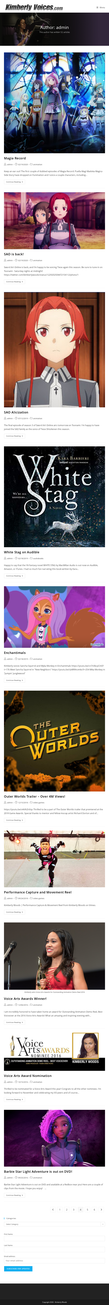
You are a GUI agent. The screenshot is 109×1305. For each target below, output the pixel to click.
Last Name (8, 1245)
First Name (8, 1234)
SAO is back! (14, 254)
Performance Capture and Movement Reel (38, 892)
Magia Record (15, 158)
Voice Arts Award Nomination (28, 1075)
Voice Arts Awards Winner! (25, 998)
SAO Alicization (16, 412)
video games (38, 802)
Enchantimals (15, 652)
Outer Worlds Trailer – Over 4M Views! (34, 796)
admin (10, 164)
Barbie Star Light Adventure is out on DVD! (38, 1171)
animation (37, 164)
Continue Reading (15, 182)
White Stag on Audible (21, 552)
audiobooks (38, 558)
